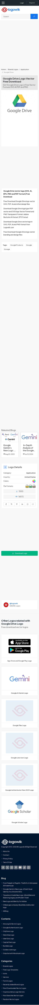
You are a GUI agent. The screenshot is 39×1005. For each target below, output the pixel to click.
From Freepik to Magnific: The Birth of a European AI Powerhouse (20, 884)
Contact (6, 855)
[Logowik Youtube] (20, 867)
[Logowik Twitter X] (7, 867)
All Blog (5, 911)
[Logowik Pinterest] (16, 867)
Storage (7, 249)
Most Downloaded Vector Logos (14, 988)
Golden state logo (9, 949)
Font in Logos (8, 981)
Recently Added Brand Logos (13, 984)
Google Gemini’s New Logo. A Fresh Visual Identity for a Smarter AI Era (17, 890)
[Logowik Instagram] (12, 867)
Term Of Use (7, 862)
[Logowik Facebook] (3, 867)
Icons (5, 973)
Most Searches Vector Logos (13, 995)
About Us (6, 851)
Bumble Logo (8, 946)
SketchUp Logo (8, 935)
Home (3, 69)
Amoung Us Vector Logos (12, 924)
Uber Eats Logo (8, 938)
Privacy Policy (8, 859)
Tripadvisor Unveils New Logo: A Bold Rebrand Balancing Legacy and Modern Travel (19, 896)
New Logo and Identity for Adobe (15, 901)
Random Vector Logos (11, 999)
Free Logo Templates (10, 970)
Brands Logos (13, 69)
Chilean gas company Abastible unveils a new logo (18, 906)
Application (25, 69)
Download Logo (21, 553)
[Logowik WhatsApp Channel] (29, 867)
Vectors (6, 977)
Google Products (16, 245)
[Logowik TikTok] (24, 867)
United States (30, 477)
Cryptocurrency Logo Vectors (14, 992)
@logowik (14, 603)
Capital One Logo (9, 942)
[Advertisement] (19, 45)
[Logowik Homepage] (10, 9)
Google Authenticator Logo (13, 927)
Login (22, 3)
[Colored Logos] (34, 481)
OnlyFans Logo (8, 931)
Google (29, 245)
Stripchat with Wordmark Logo (14, 953)
